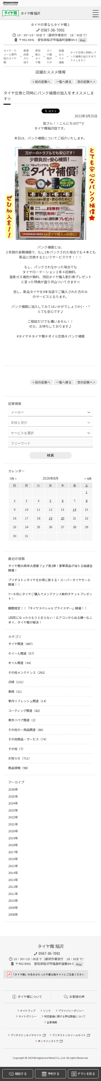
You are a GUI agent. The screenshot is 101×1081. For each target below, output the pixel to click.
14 (74, 509)
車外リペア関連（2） (22, 720)
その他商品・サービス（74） (28, 739)
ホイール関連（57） (22, 653)
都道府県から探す (26, 56)
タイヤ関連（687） (21, 643)
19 (50, 518)
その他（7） (16, 749)
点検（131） (16, 682)
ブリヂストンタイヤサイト (26, 1035)
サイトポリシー (28, 1016)
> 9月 (88, 478)
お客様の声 (77, 996)
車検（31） (16, 691)
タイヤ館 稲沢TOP (49, 56)
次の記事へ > (86, 81)
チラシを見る (86, 1073)
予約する (53, 1073)
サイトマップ (27, 1010)
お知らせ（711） (19, 758)
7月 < (13, 478)
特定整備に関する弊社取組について (64, 1016)
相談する (20, 1073)
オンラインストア (48, 1041)
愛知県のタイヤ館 (37, 56)
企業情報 (52, 1022)
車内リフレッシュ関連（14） (28, 701)
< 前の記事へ (41, 81)
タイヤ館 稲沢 (30, 13)
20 (62, 518)
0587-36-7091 (53, 30)
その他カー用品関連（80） (26, 729)
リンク (47, 1010)
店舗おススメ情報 (61, 56)
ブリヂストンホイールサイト (69, 1035)
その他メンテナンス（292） (27, 672)
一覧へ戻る (63, 81)
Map (82, 40)
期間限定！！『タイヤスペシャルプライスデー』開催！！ (47, 608)
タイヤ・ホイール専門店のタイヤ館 (10, 56)
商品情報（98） (19, 768)
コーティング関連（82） (25, 710)
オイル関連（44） (20, 663)
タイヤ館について (30, 996)
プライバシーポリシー (71, 1010)
